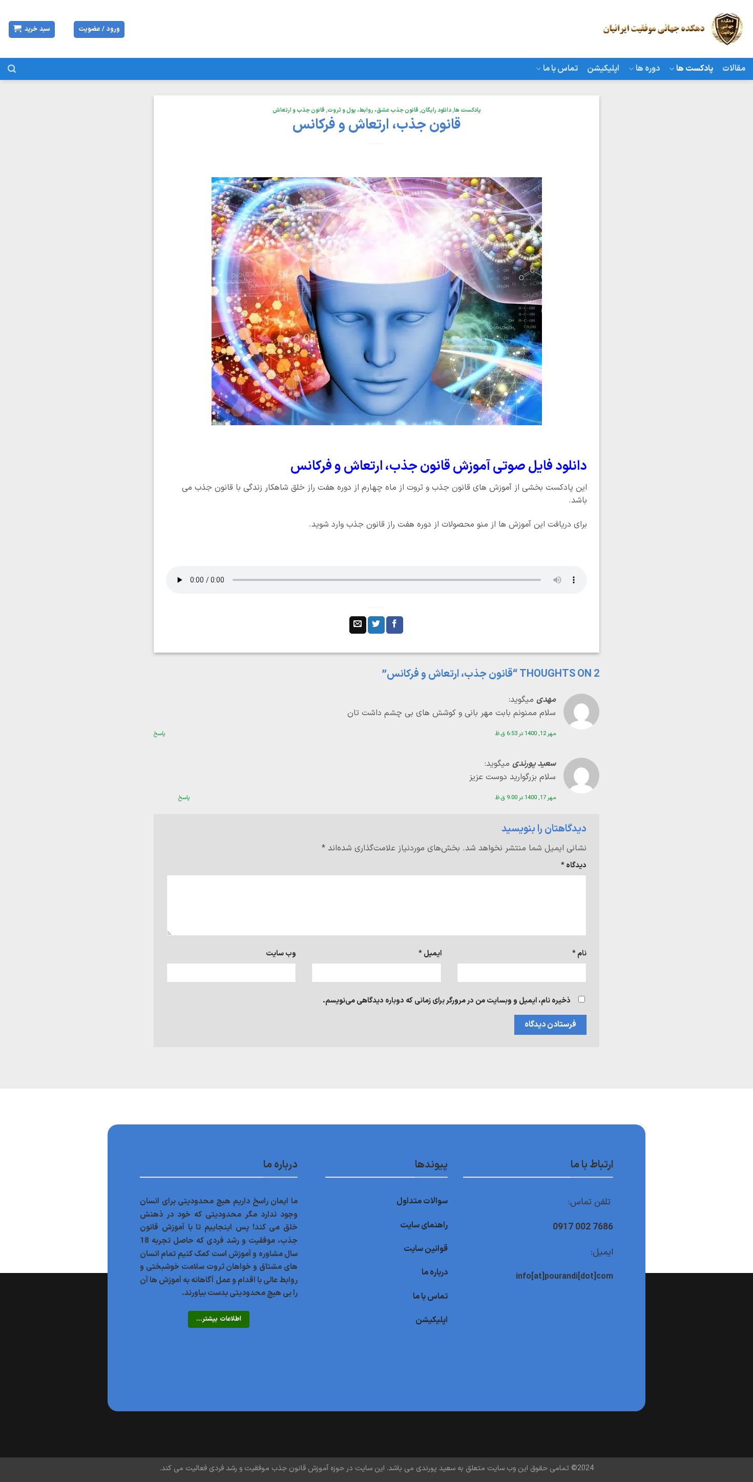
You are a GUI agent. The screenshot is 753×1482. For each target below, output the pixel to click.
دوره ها (648, 68)
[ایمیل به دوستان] (357, 625)
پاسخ (159, 733)
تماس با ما (560, 68)
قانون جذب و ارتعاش (299, 110)
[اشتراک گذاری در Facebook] (394, 625)
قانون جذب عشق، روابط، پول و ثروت (373, 110)
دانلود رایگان (436, 110)
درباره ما (435, 1272)
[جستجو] (12, 69)
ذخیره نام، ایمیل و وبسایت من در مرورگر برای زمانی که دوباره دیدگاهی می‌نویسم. (447, 1000)
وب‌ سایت (281, 953)
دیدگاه (574, 865)
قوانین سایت (426, 1249)
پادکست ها (694, 68)
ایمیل (430, 953)
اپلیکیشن (603, 68)
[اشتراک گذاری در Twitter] (376, 625)
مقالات (733, 68)
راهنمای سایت (424, 1225)
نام (579, 953)
